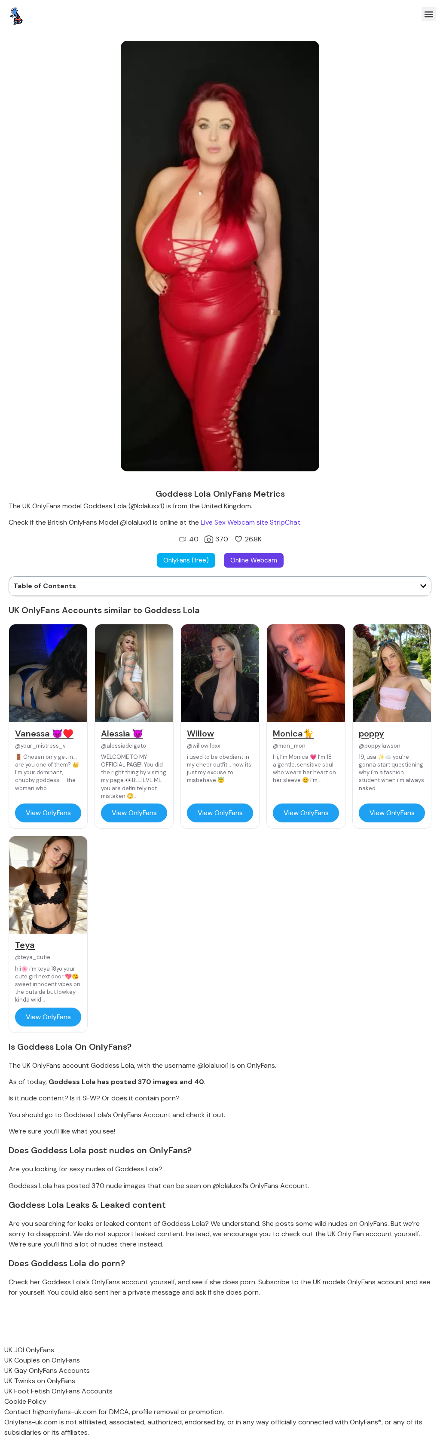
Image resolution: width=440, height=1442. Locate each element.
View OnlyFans (48, 812)
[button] (429, 14)
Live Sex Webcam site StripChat (250, 522)
